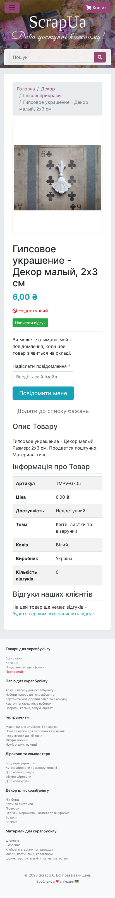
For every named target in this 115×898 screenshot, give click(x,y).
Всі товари (14, 658)
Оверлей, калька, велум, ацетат (29, 708)
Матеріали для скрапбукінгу (31, 831)
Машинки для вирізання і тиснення (32, 727)
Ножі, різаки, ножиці (21, 744)
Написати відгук (30, 322)
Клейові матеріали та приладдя (29, 849)
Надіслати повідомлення (40, 366)
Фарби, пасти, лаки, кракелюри (29, 854)
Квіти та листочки (19, 804)
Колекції (12, 663)
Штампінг (13, 840)
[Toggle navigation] (12, 7)
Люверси (12, 808)
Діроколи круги (17, 781)
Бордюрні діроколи (20, 763)
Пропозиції (14, 672)
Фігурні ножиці (17, 740)
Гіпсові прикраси (42, 95)
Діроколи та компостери (28, 753)
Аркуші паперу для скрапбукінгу (30, 690)
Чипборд (12, 799)
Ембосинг (13, 845)
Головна (26, 89)
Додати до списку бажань (53, 411)
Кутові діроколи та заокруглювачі (31, 768)
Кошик (99, 7)
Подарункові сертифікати (25, 667)
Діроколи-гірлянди (20, 772)
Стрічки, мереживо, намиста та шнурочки (37, 813)
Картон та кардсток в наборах (28, 703)
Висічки (11, 822)
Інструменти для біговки (24, 736)
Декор (48, 89)
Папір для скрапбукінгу (26, 681)
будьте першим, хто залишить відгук (53, 613)
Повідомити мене (43, 393)
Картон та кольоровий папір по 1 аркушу (36, 699)
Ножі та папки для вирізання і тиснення (35, 731)
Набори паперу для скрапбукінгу (30, 695)
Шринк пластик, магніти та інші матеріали (37, 858)
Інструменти (17, 717)
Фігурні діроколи (18, 777)
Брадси (11, 817)
